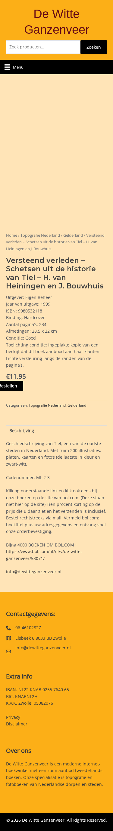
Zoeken (93, 47)
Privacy (13, 717)
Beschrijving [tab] (21, 430)
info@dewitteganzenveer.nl (33, 571)
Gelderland (73, 235)
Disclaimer (16, 724)
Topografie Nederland (40, 235)
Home (11, 235)
